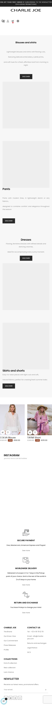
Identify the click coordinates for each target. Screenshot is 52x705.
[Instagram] (20, 697)
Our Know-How (10, 636)
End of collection (10, 663)
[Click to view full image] (11, 469)
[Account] (7, 21)
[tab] (2, 401)
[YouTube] (10, 697)
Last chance (9, 672)
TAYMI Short (34, 438)
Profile (6, 650)
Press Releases (10, 645)
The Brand (8, 632)
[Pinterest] (15, 697)
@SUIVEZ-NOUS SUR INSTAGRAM (15, 458)
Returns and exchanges (36, 643)
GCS (29, 652)
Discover (26, 76)
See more (26, 550)
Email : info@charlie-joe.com (35, 637)
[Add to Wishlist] (8, 432)
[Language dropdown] (17, 21)
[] (3, 432)
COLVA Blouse (8, 438)
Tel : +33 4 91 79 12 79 (35, 632)
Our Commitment (11, 641)
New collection (10, 668)
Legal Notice (32, 648)
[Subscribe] (45, 690)
